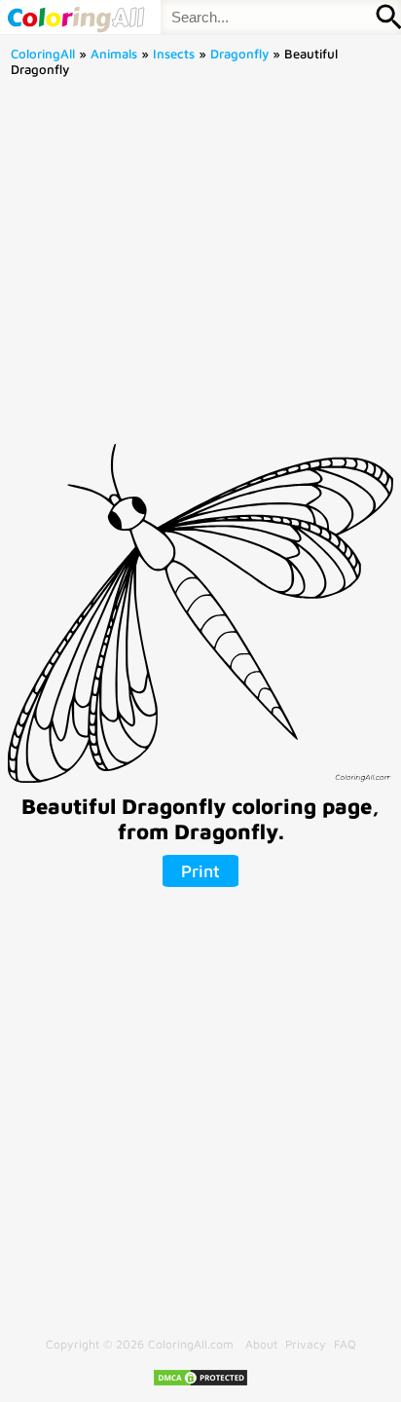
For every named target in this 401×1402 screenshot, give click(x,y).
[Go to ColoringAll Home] (75, 17)
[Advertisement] (200, 266)
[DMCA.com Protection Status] (200, 1383)
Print (200, 871)
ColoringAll (43, 53)
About (261, 1344)
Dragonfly (239, 53)
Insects (174, 53)
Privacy (305, 1344)
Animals (114, 53)
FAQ (345, 1344)
